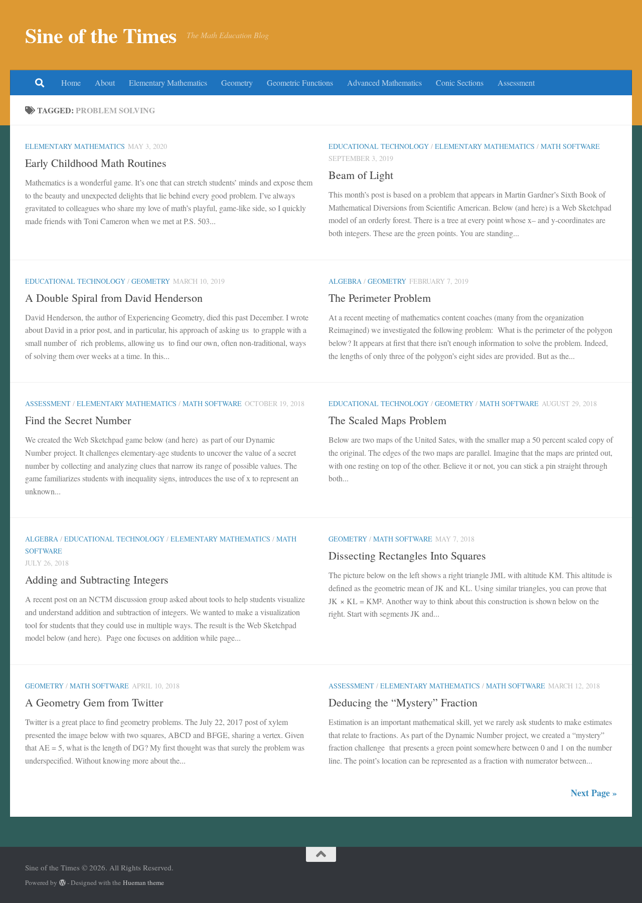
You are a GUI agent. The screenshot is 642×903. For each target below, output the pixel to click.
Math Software (570, 146)
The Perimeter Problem (380, 297)
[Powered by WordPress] (62, 882)
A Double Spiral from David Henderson (114, 297)
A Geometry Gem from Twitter (94, 702)
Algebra (345, 281)
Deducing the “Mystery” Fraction (403, 702)
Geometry (237, 82)
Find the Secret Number (78, 420)
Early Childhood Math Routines (96, 162)
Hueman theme (143, 882)
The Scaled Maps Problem (387, 420)
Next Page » (594, 792)
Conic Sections (460, 82)
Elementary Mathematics (168, 82)
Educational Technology (379, 146)
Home (71, 82)
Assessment (516, 82)
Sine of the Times (101, 35)
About (105, 82)
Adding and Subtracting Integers (97, 579)
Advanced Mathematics (384, 82)
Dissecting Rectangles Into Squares (407, 555)
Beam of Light (361, 174)
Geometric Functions (300, 82)
